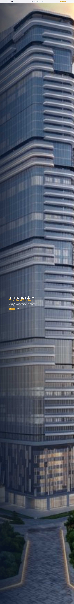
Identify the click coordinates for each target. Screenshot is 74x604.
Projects (38, 1)
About (35, 1)
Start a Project (63, 1)
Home (32, 1)
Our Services (19, 308)
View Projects (12, 308)
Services (42, 1)
